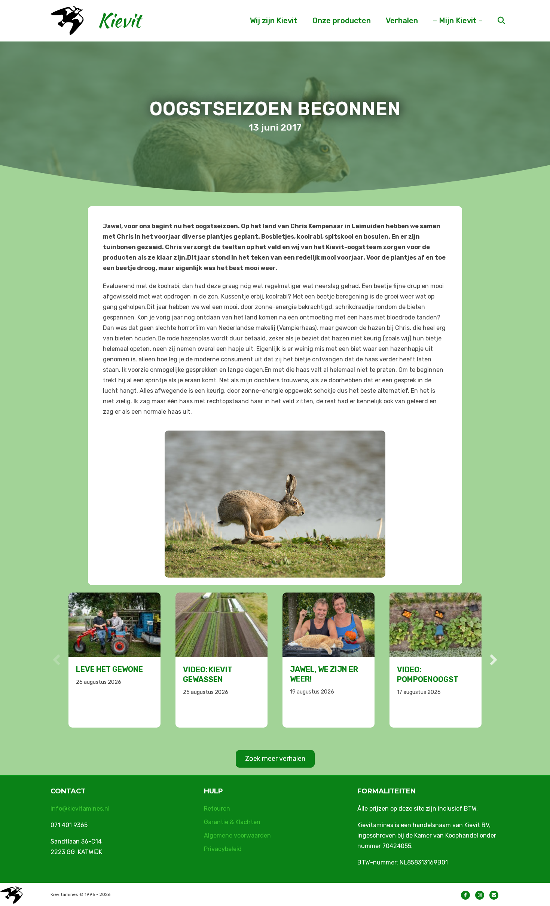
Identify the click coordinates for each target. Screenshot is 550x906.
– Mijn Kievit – (458, 20)
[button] (56, 660)
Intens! (411, 669)
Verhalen (402, 20)
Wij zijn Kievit (273, 20)
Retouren (217, 808)
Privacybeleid (223, 849)
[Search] (494, 20)
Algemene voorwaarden (237, 835)
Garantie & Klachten (232, 822)
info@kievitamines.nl (80, 808)
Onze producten (341, 20)
